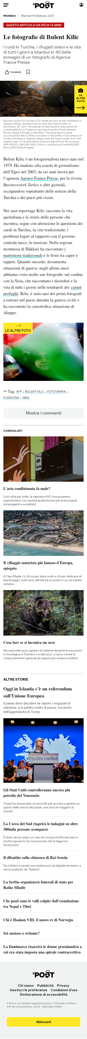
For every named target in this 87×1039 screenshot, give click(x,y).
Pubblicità (45, 985)
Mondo (9, 16)
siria (25, 398)
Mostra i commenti (43, 413)
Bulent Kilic (34, 391)
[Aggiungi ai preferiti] (28, 71)
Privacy (63, 985)
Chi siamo (26, 985)
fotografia (56, 391)
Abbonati (43, 1022)
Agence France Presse (39, 178)
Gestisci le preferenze (28, 990)
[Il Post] (43, 5)
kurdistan (11, 398)
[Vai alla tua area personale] (81, 5)
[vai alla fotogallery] (43, 352)
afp (19, 391)
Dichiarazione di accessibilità (43, 994)
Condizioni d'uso (64, 990)
